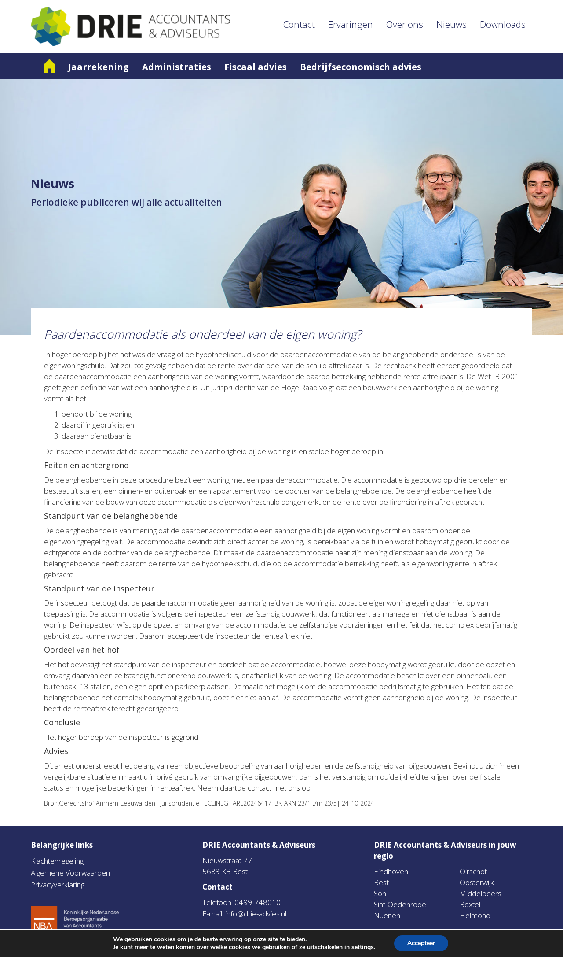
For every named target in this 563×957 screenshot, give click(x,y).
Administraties (176, 67)
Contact (299, 24)
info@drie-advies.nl (255, 914)
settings (362, 947)
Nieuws (451, 24)
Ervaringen (350, 24)
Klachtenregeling (57, 861)
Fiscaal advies (255, 67)
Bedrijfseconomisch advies (360, 67)
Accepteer (421, 943)
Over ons (404, 24)
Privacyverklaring (57, 884)
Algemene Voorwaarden (70, 873)
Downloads (503, 24)
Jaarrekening (98, 67)
